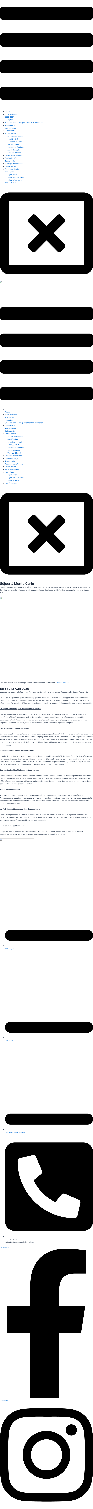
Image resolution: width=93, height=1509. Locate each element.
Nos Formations (11, 183)
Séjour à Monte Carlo (15, 177)
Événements (10, 131)
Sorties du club (10, 133)
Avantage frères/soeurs (14, 164)
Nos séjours (9, 172)
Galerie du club (10, 166)
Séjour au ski (12, 175)
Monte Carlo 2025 (63, 683)
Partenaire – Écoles (12, 169)
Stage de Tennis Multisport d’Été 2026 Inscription (24, 123)
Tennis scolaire (10, 161)
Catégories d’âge (11, 158)
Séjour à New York (14, 180)
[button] (46, 53)
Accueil (7, 112)
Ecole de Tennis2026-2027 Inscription (11, 117)
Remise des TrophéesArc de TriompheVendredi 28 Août (15, 150)
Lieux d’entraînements (13, 155)
